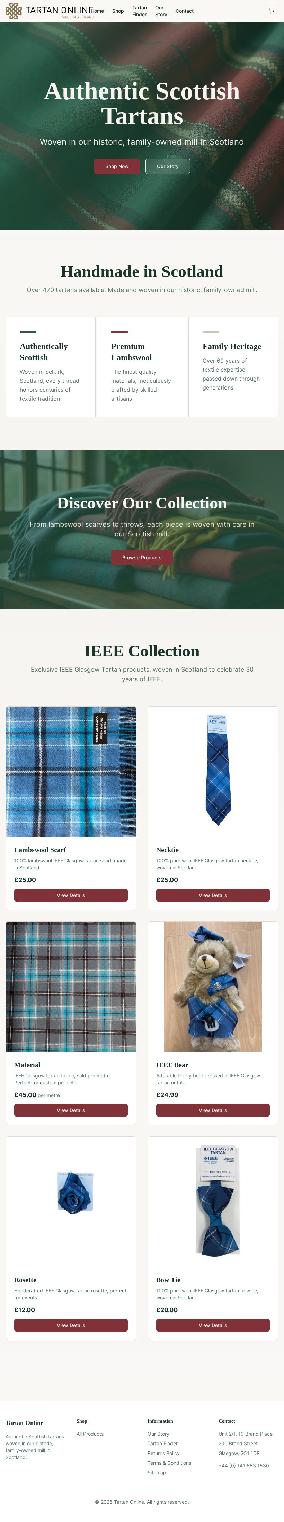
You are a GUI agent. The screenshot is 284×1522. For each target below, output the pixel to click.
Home (97, 11)
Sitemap (157, 1472)
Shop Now (117, 166)
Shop (118, 11)
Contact (185, 11)
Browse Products (142, 557)
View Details (71, 895)
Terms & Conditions (169, 1463)
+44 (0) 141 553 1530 (244, 1465)
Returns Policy (164, 1453)
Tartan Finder (139, 10)
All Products (90, 1434)
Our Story (161, 10)
